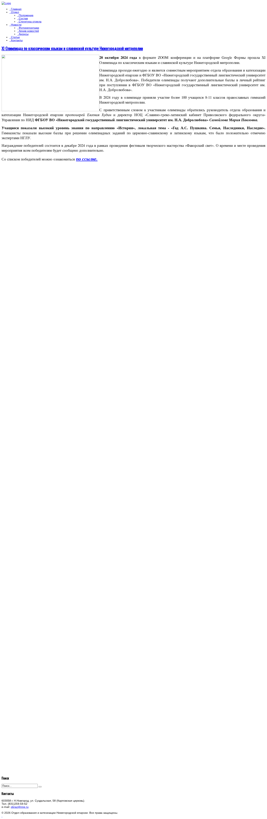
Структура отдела (30, 21)
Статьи (15, 37)
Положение (26, 15)
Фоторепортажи (29, 27)
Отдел (15, 12)
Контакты (17, 40)
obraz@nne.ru (20, 806)
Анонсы (24, 34)
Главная (16, 9)
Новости (16, 24)
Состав (23, 18)
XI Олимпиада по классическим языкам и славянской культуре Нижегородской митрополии (72, 48)
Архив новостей (29, 30)
